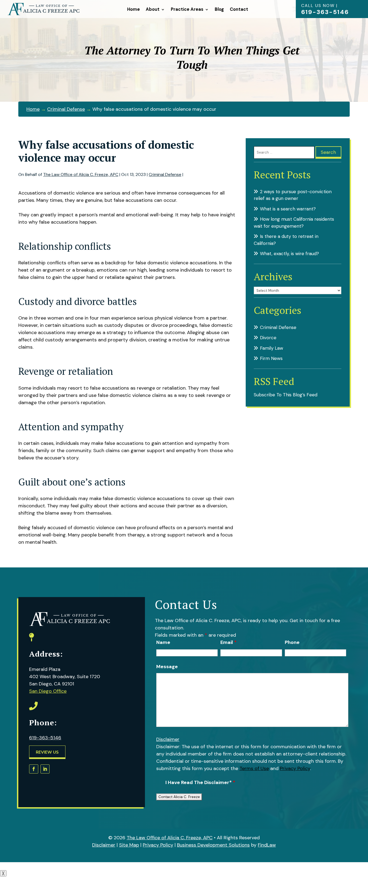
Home (133, 9)
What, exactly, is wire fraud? (289, 253)
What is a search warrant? (288, 209)
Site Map (129, 845)
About (152, 9)
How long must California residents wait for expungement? (294, 222)
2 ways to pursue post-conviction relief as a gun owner (293, 195)
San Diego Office (48, 691)
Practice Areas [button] (187, 9)
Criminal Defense (165, 174)
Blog (219, 9)
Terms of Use (254, 768)
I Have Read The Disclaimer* (200, 782)
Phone (292, 642)
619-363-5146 (325, 12)
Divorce (268, 338)
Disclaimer (167, 739)
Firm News (271, 358)
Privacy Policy (295, 768)
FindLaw (267, 845)
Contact (239, 9)
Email (228, 642)
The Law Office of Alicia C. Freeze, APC (80, 174)
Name (163, 642)
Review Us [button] (47, 752)
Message (167, 666)
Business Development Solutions (213, 845)
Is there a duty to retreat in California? (286, 239)
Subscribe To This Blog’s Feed (285, 395)
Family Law (271, 348)
